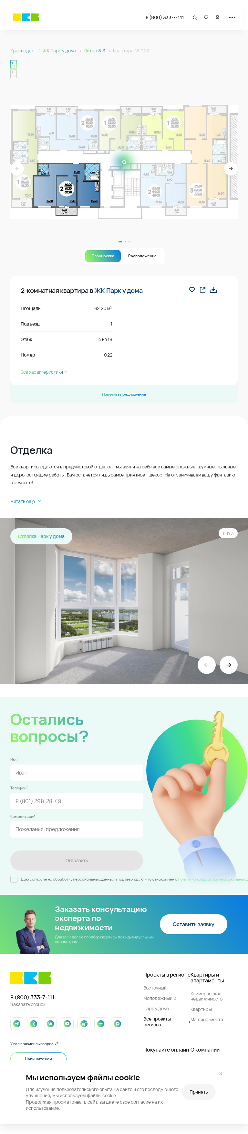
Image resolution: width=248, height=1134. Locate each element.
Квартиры (201, 1009)
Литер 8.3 (95, 51)
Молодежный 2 (159, 998)
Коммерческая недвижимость (206, 996)
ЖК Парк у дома (59, 51)
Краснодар (23, 51)
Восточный (155, 988)
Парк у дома (156, 1008)
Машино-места (207, 1019)
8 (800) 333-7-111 (165, 17)
